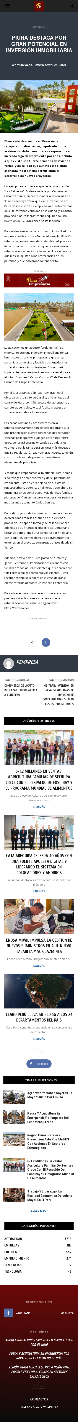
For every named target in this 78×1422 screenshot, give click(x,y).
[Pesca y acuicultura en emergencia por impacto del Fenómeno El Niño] (14, 1117)
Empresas (38, 27)
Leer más (39, 807)
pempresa (24, 64)
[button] (7, 6)
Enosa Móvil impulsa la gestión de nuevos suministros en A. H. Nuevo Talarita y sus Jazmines (39, 946)
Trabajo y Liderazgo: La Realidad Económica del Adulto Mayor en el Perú (50, 1196)
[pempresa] (8, 663)
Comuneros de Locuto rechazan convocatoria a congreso (20, 690)
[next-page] (41, 1049)
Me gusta (67, 1313)
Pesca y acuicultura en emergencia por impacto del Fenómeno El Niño (48, 1118)
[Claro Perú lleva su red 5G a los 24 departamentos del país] (39, 991)
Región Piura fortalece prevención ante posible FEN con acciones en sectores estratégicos (39, 1371)
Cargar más (37, 1211)
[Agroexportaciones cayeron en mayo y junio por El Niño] (14, 1097)
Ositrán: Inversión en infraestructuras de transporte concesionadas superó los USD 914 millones (58, 695)
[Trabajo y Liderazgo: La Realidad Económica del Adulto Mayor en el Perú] (14, 1195)
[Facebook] (46, 642)
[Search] (72, 6)
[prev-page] (34, 1049)
